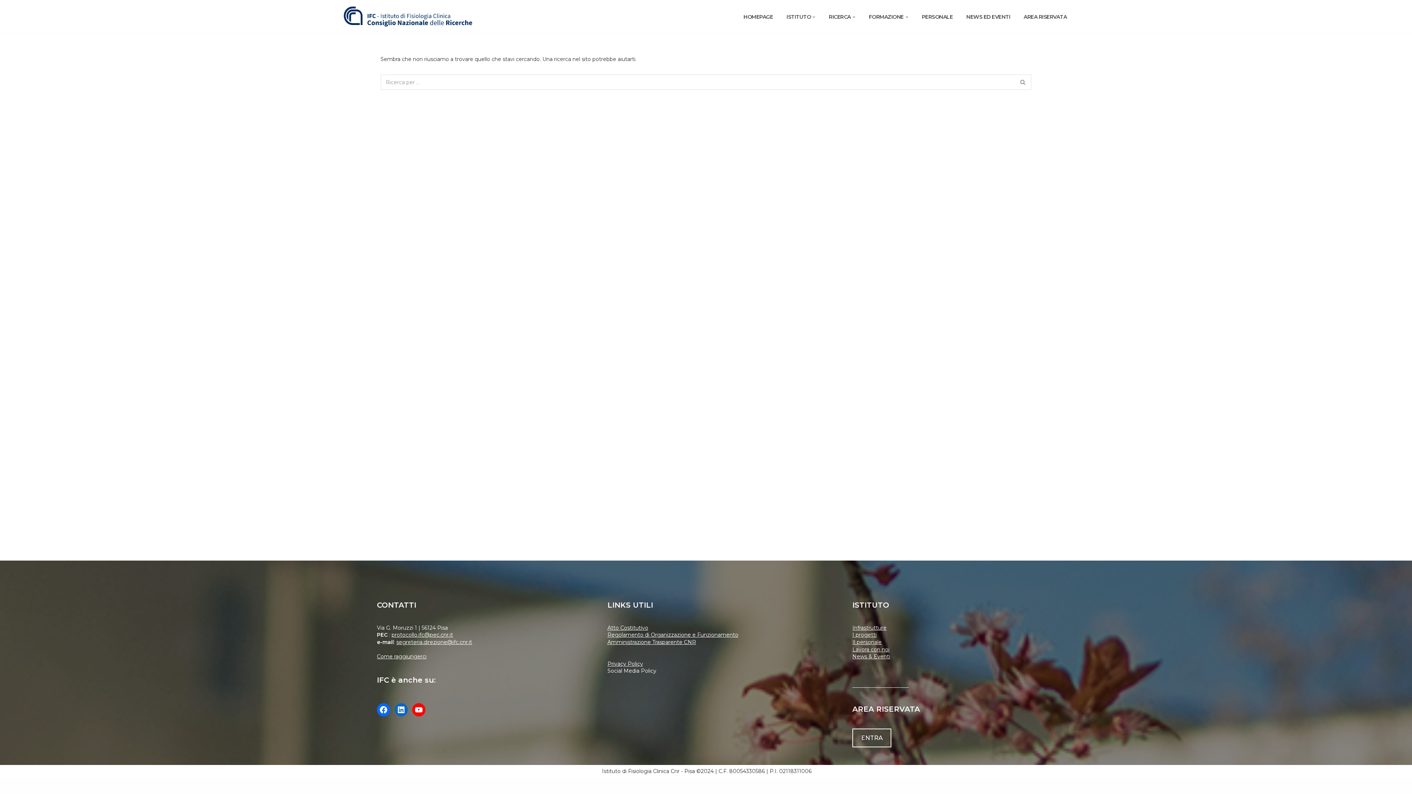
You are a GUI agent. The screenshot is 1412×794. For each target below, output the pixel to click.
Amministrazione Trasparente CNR (651, 642)
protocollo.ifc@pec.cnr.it (422, 635)
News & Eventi (871, 656)
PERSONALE (937, 17)
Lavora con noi (870, 649)
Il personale (867, 642)
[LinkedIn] (401, 709)
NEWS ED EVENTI (988, 17)
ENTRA (872, 737)
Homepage (758, 17)
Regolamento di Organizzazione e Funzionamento (672, 635)
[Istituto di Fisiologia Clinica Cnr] (408, 17)
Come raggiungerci (402, 656)
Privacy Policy (625, 664)
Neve (351, 785)
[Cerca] (1023, 82)
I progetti (864, 635)
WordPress (409, 785)
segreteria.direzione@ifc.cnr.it (434, 642)
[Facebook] (383, 709)
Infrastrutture (869, 628)
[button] (814, 17)
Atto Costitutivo (627, 628)
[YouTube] (418, 709)
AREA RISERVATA (1045, 17)
